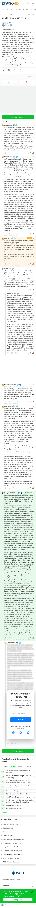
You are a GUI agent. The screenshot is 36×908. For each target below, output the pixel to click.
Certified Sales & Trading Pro (11, 403)
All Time (28, 766)
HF (23, 9)
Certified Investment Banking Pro (12, 265)
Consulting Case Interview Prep (12, 850)
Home (3, 14)
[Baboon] (14, 157)
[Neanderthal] (14, 125)
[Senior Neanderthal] (19, 493)
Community (5, 885)
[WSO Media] (11, 9)
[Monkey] (9, 25)
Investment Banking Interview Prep (13, 839)
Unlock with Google (21, 732)
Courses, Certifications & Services (11, 879)
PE (20, 9)
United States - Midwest (17, 70)
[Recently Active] (3, 9)
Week (13, 766)
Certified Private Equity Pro (10, 235)
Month (20, 766)
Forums (8, 14)
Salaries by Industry (9, 835)
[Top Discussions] (7, 9)
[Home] (8, 3)
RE (27, 9)
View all (4, 812)
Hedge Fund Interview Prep (11, 847)
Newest (5, 766)
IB (16, 9)
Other (17, 153)
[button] (30, 76)
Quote (9, 153)
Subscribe (7, 76)
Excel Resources (8, 828)
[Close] (32, 892)
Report (13, 153)
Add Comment (19, 117)
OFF (31, 9)
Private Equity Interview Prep (12, 843)
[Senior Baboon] (15, 293)
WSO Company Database (11, 862)
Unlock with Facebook (13, 732)
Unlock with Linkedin (28, 732)
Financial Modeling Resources (12, 824)
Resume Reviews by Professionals (13, 854)
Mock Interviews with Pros (11, 858)
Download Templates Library (11, 832)
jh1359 (9, 23)
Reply (5, 153)
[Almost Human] (14, 406)
